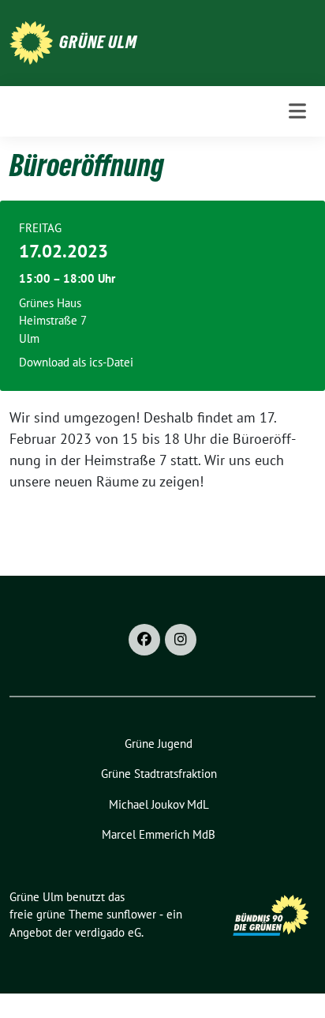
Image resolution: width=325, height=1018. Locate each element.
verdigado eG (108, 932)
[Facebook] (144, 640)
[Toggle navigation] (297, 111)
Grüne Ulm (98, 42)
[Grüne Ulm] (31, 41)
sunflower (131, 914)
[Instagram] (180, 640)
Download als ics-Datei (76, 362)
